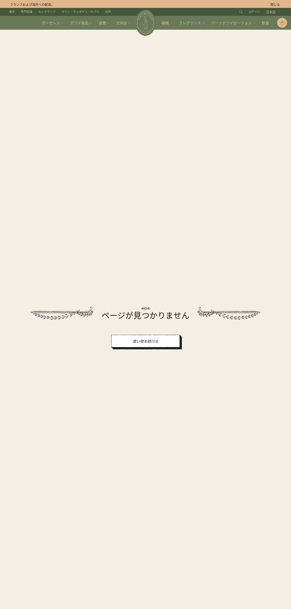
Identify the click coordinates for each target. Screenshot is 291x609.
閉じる (275, 5)
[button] (237, 11)
